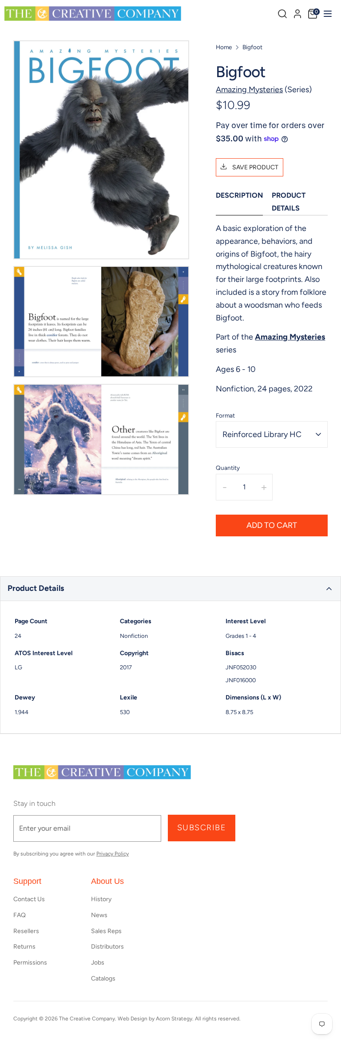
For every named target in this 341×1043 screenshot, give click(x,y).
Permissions (30, 962)
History (101, 899)
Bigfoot (252, 47)
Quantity (228, 467)
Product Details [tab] (288, 201)
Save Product (254, 167)
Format (225, 415)
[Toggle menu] (327, 13)
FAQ (19, 915)
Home (224, 47)
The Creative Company (87, 1019)
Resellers (26, 931)
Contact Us (29, 899)
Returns (24, 946)
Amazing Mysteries (249, 89)
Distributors (107, 946)
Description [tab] (239, 195)
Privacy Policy (112, 854)
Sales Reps (106, 931)
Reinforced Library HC (261, 434)
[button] (170, 588)
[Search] (282, 13)
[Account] (297, 12)
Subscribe (201, 827)
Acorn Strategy (174, 1019)
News (99, 915)
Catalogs (103, 978)
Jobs (97, 962)
